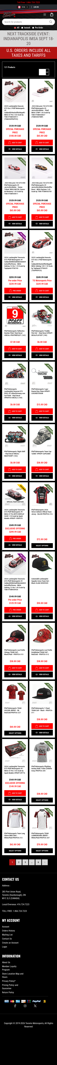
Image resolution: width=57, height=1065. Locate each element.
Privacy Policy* (8, 981)
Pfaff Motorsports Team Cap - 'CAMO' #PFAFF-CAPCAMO (41, 452)
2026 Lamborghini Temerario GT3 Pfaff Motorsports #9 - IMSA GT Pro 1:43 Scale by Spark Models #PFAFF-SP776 (14, 769)
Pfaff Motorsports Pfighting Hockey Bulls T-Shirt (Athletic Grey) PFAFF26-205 (41, 768)
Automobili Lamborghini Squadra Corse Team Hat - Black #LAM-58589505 (40, 581)
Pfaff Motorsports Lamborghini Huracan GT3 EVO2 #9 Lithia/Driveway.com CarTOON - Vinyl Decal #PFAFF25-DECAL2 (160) (14, 393)
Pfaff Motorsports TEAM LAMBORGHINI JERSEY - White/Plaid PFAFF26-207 (40, 835)
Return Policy (8, 992)
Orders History (8, 930)
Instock (27, 27)
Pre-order (17, 291)
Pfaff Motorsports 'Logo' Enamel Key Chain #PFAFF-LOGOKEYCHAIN (40, 391)
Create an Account (10, 942)
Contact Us (7, 938)
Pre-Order (39, 27)
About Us (6, 962)
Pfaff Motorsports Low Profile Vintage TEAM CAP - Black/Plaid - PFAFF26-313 (14, 652)
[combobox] (28, 22)
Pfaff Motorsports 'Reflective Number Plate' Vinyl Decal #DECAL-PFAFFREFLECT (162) (15, 333)
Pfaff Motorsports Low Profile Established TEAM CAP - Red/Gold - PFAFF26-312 (41, 652)
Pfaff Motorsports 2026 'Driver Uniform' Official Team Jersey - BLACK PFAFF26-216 (42, 512)
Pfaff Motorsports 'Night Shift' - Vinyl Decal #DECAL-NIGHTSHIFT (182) (14, 453)
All (18, 27)
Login (4, 946)
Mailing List (7, 934)
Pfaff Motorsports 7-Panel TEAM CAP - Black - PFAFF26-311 (42, 710)
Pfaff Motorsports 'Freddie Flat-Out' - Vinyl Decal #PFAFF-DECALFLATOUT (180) (42, 333)
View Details (17, 149)
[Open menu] (45, 14)
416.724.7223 (23, 904)
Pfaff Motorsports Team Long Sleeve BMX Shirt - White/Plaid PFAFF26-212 (14, 835)
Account (5, 926)
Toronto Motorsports (34, 1023)
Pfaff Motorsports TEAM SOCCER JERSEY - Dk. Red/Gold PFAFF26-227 (12, 710)
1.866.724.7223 (33, 2)
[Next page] (45, 862)
